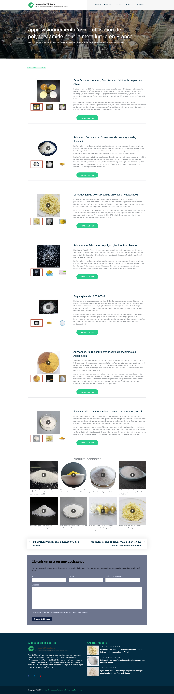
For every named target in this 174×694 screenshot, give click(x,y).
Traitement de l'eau (108, 668)
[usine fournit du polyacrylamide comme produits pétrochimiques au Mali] (103, 475)
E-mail (72, 576)
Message (36, 585)
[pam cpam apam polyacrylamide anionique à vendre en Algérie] (44, 511)
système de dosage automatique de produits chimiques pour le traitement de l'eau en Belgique (121, 672)
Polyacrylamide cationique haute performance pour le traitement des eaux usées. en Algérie (121, 651)
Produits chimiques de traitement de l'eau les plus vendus (61, 690)
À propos (130, 5)
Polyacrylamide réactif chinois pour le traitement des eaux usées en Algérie (122, 661)
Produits (107, 5)
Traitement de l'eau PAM (36, 68)
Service (119, 5)
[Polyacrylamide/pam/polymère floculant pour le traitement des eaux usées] (73, 511)
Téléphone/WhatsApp (114, 576)
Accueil (98, 5)
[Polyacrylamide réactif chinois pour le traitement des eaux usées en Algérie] (73, 475)
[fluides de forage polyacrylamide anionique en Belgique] (132, 511)
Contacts (140, 5)
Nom (34, 576)
